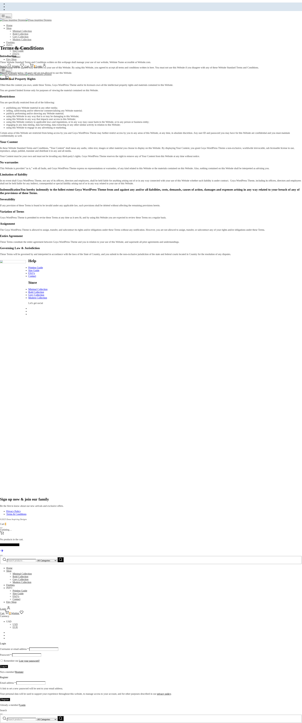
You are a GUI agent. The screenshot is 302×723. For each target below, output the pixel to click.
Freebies (10, 42)
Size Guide (33, 270)
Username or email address (14, 649)
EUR (15, 627)
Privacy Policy (13, 511)
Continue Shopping (9, 544)
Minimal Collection (22, 31)
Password (5, 654)
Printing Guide (35, 267)
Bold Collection (20, 34)
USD (15, 624)
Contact (16, 56)
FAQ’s (16, 53)
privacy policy (164, 693)
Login (22, 705)
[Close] (1, 527)
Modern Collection (22, 39)
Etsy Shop (11, 59)
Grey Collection (20, 36)
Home (9, 25)
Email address (8, 682)
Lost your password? (29, 660)
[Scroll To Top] (2, 551)
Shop (8, 28)
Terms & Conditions (16, 514)
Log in (4, 666)
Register (19, 672)
